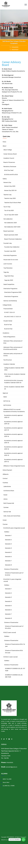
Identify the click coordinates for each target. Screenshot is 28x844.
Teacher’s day (8, 194)
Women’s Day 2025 (9, 186)
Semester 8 (8, 565)
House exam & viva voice (11, 259)
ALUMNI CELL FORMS (8, 785)
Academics (6, 333)
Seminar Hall (7, 511)
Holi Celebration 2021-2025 (12, 227)
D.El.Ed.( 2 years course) (10, 657)
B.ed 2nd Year (8, 329)
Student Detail (8, 321)
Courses (5, 524)
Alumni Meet (6, 782)
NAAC (5, 397)
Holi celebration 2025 (10, 222)
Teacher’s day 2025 (10, 198)
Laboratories (7, 486)
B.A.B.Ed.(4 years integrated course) (14, 528)
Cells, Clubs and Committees (12, 516)
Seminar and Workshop (10, 301)
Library (6, 499)
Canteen (6, 507)
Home (4, 142)
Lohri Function (8, 264)
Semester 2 (8, 539)
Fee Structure (8, 360)
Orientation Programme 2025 (12, 292)
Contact (5, 478)
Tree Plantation (8, 268)
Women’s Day (7, 182)
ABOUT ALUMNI (7, 779)
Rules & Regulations (9, 336)
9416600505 (14, 47)
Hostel (5, 495)
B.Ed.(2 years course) (10, 632)
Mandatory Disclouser (10, 166)
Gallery (5, 178)
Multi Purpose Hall (9, 503)
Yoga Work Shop (9, 276)
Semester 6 (8, 556)
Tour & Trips (7, 207)
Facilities (5, 482)
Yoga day (6, 272)
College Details (7, 305)
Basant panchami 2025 (11, 235)
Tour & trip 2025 (9, 210)
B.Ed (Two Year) (8, 170)
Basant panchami (9, 231)
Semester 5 (8, 552)
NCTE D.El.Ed (7, 405)
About (4, 146)
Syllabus (6, 532)
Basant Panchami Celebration (13, 239)
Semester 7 (8, 561)
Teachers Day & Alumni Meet (12, 202)
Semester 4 (8, 548)
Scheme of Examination (11, 569)
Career (5, 520)
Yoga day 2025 (8, 280)
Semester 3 (8, 544)
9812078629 (14, 49)
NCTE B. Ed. (7, 401)
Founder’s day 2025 (10, 251)
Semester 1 (8, 535)
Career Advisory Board (10, 154)
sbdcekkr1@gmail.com (11, 767)
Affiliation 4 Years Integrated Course (14, 466)
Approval (5, 393)
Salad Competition (9, 284)
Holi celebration (8, 219)
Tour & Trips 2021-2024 (11, 215)
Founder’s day (8, 243)
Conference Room (9, 490)
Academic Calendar (9, 364)
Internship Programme (10, 255)
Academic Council (9, 158)
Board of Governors (9, 162)
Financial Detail (8, 308)
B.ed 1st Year (8, 324)
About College (8, 150)
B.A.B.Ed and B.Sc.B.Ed (11, 174)
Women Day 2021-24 (10, 190)
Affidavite (5, 474)
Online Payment (7, 470)
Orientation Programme (10, 288)
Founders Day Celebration (11, 247)
